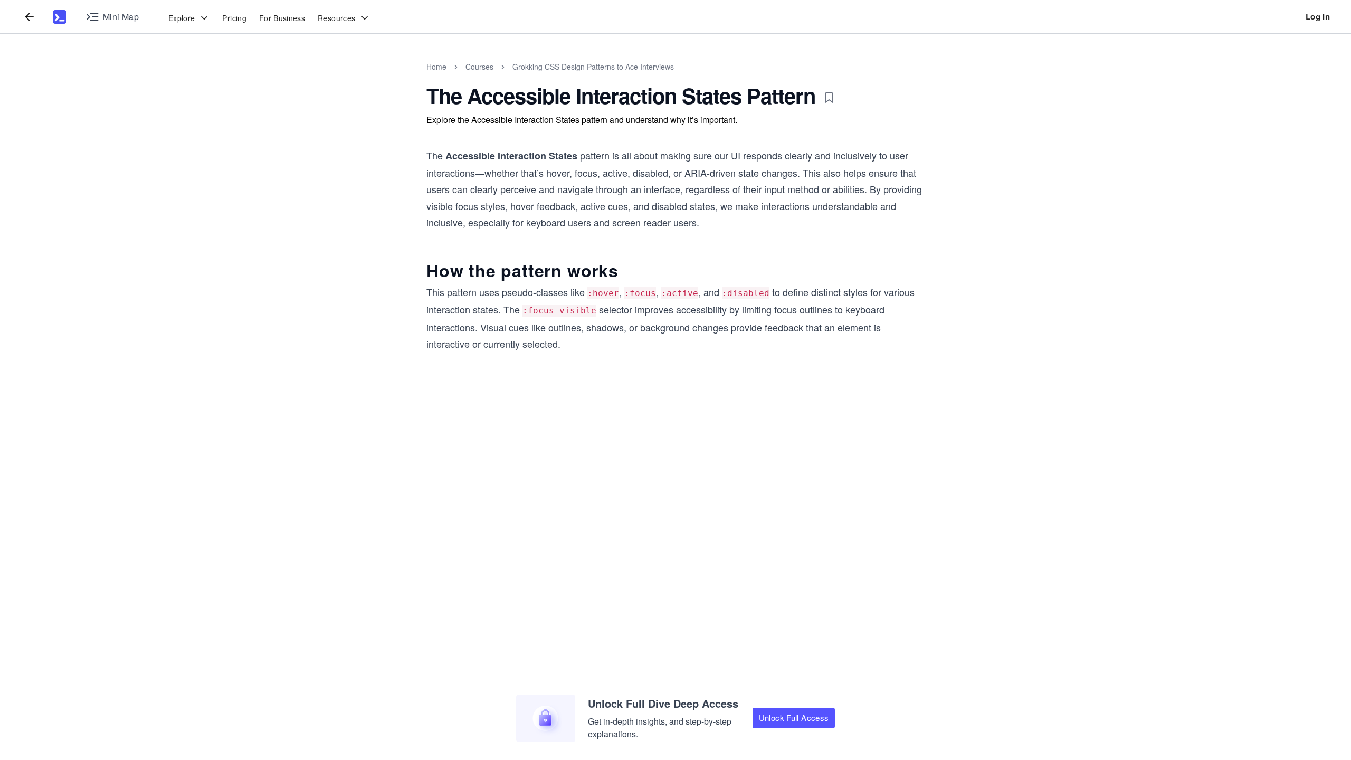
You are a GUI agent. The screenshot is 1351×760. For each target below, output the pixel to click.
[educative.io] (59, 17)
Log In (1318, 16)
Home (436, 66)
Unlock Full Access (794, 717)
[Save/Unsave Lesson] (829, 97)
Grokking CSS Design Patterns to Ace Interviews (593, 66)
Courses (479, 66)
